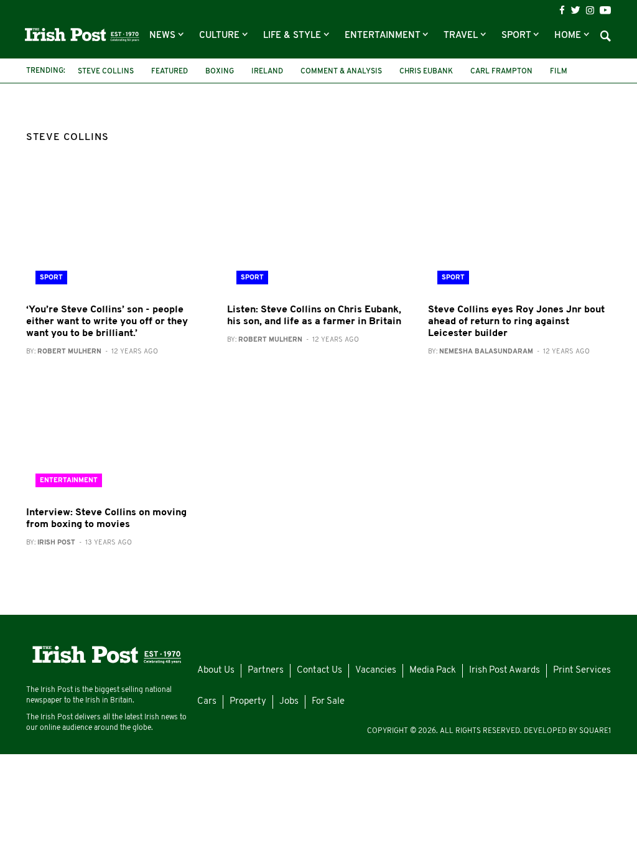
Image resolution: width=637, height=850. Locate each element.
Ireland (267, 71)
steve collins (106, 71)
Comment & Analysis (341, 71)
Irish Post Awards (504, 670)
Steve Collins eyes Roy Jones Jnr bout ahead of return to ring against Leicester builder (516, 322)
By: (92, 351)
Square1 (595, 731)
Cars (206, 701)
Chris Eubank (426, 71)
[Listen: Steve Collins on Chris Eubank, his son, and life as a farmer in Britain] (318, 233)
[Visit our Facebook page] (562, 10)
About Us (216, 670)
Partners (266, 670)
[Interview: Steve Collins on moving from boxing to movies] (117, 436)
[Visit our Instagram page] (590, 10)
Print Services (582, 670)
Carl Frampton (501, 71)
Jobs (289, 701)
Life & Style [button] (293, 35)
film (558, 71)
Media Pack (432, 670)
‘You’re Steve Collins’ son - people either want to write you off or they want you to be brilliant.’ (107, 322)
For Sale (328, 701)
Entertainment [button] (383, 35)
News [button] (163, 35)
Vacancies (375, 670)
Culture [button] (220, 35)
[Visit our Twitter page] (575, 10)
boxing (219, 71)
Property (248, 701)
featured (169, 71)
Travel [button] (462, 35)
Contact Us (319, 670)
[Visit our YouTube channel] (605, 10)
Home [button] (569, 35)
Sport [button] (517, 35)
